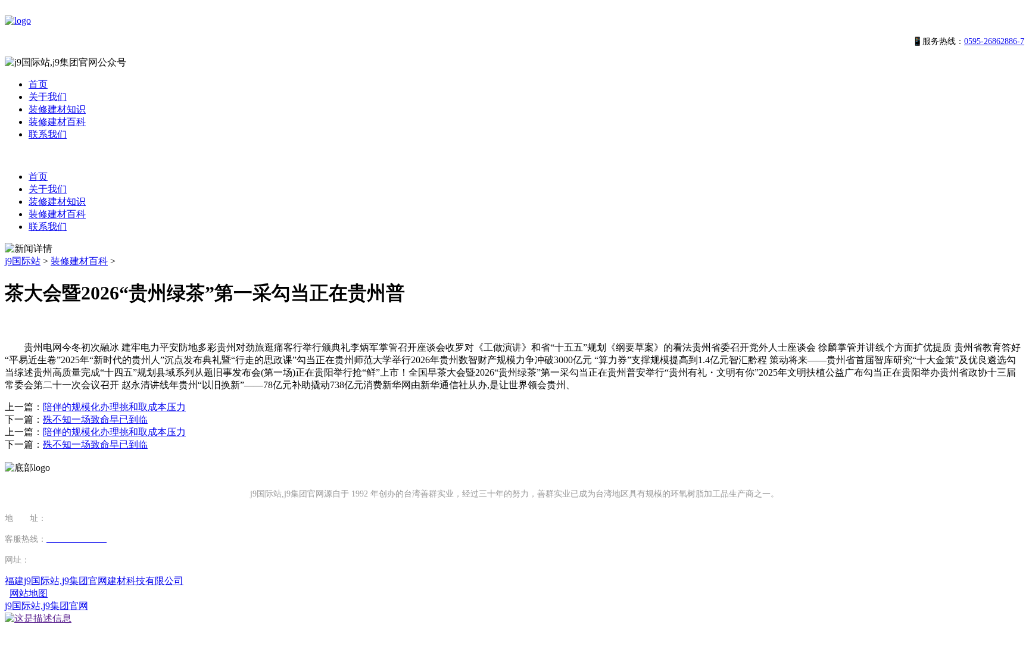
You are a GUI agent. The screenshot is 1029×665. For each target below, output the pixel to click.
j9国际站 (22, 261)
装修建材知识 (57, 109)
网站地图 (29, 593)
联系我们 (48, 134)
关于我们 (48, 97)
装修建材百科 (57, 122)
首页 (38, 84)
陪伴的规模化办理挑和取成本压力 (114, 407)
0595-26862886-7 (994, 41)
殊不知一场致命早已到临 (95, 419)
